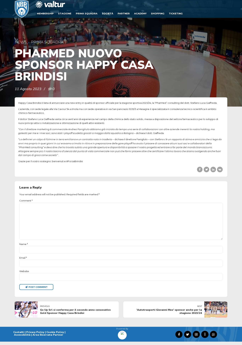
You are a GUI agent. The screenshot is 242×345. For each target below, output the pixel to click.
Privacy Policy (35, 332)
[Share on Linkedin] (213, 169)
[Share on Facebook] (199, 169)
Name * (23, 244)
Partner (124, 13)
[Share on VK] (220, 169)
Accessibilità (22, 335)
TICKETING (176, 13)
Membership (45, 13)
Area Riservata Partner (48, 335)
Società (107, 13)
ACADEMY (140, 13)
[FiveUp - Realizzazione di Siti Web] (122, 334)
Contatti (18, 332)
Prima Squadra (86, 13)
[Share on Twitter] (206, 169)
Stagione (64, 13)
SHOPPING (157, 13)
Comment (26, 200)
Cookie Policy (55, 332)
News (21, 42)
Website (24, 271)
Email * (23, 257)
